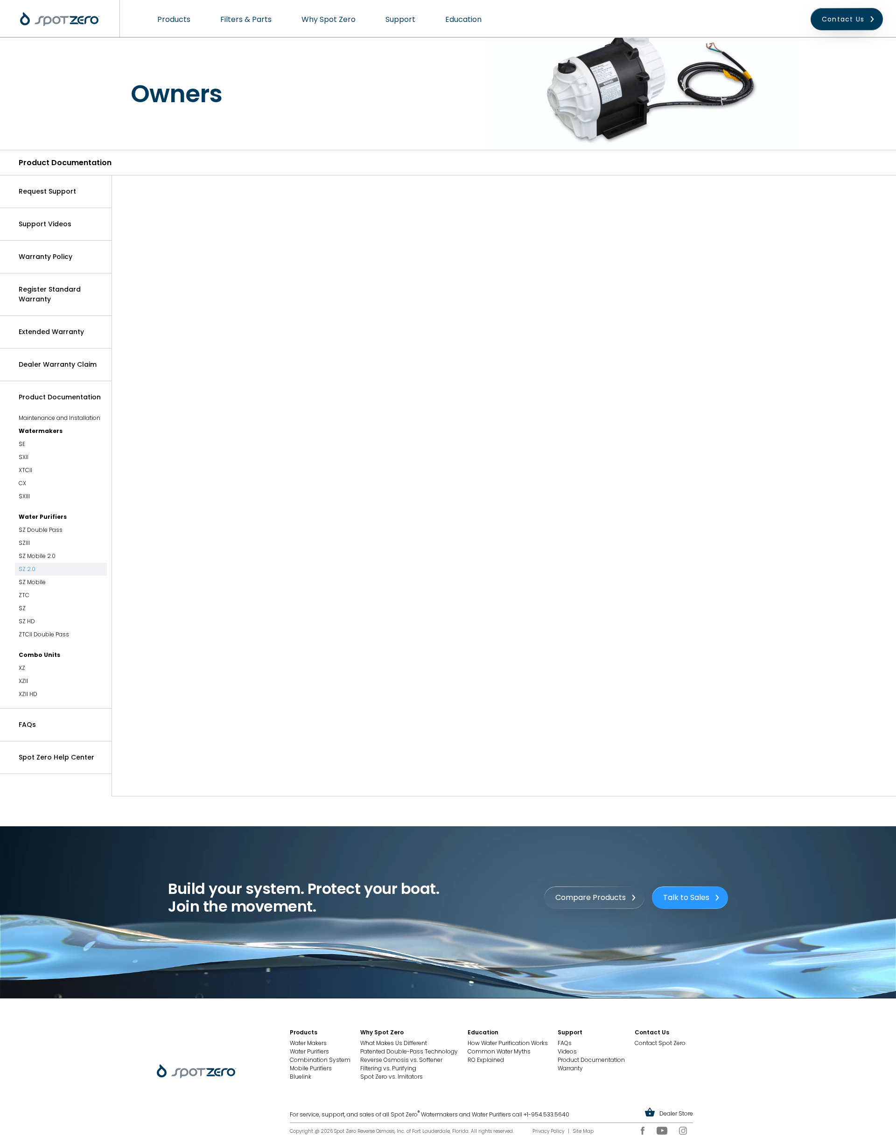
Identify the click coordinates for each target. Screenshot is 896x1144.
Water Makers (308, 1043)
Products (173, 19)
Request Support (47, 191)
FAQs (27, 724)
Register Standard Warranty (50, 294)
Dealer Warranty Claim (58, 364)
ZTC (24, 595)
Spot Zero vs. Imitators (391, 1077)
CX (22, 483)
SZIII (24, 543)
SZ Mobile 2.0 (37, 556)
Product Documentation (60, 397)
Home (59, 19)
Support (400, 19)
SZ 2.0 (27, 569)
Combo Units (39, 655)
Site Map (583, 1131)
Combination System (320, 1060)
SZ (22, 608)
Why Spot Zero (328, 19)
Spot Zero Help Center (56, 757)
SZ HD (27, 621)
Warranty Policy (45, 256)
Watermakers (41, 431)
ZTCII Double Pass (44, 634)
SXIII (24, 496)
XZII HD (28, 694)
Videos (567, 1051)
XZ (22, 668)
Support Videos (45, 224)
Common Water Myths (499, 1051)
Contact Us (843, 19)
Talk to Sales (686, 897)
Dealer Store (676, 1113)
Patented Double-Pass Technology (409, 1051)
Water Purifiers (43, 517)
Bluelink (300, 1077)
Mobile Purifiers (311, 1068)
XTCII (25, 470)
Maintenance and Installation (59, 418)
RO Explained (486, 1060)
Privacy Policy (548, 1131)
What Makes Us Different (393, 1043)
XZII (23, 681)
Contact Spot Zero (660, 1043)
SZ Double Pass (41, 530)
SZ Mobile (32, 582)
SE (22, 444)
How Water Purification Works (508, 1043)
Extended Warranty (51, 331)
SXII (23, 457)
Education (463, 19)
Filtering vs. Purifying (388, 1068)
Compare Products (590, 897)
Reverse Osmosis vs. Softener (401, 1060)
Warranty (570, 1068)
